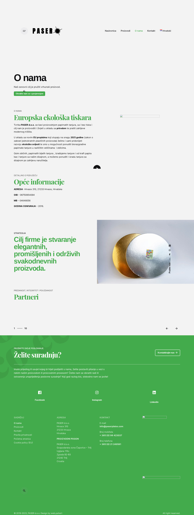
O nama (18, 423)
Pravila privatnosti (23, 434)
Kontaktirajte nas (166, 353)
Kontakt (18, 431)
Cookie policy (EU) (23, 442)
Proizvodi (18, 427)
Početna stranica (22, 438)
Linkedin (154, 402)
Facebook (40, 400)
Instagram (97, 400)
